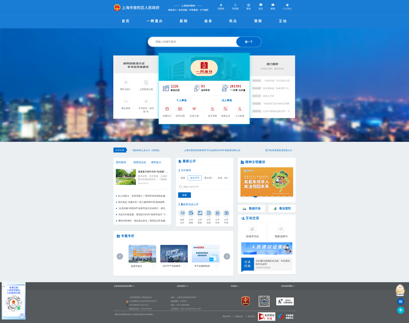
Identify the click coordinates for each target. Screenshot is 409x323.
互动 (283, 21)
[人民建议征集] (266, 248)
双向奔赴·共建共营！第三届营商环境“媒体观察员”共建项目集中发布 (143, 202)
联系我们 (251, 316)
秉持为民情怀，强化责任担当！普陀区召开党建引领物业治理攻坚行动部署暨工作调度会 (143, 220)
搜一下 (249, 41)
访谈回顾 (247, 264)
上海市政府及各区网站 (124, 286)
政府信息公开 (191, 204)
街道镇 (235, 286)
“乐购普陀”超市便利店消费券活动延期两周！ (278, 103)
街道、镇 (222, 178)
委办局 (207, 178)
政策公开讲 (268, 96)
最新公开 (189, 161)
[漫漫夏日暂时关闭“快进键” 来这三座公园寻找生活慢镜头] (126, 176)
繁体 (248, 8)
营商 (258, 21)
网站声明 (226, 316)
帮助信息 (239, 316)
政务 (208, 21)
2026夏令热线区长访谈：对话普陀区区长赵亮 (273, 262)
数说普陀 (285, 208)
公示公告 (119, 150)
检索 (184, 195)
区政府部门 (183, 286)
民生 (233, 21)
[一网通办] (204, 67)
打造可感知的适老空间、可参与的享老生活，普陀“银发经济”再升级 (278, 111)
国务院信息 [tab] (139, 162)
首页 (126, 21)
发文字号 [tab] (194, 178)
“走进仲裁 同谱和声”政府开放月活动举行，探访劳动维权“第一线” (143, 208)
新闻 (184, 21)
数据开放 (255, 208)
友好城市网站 (288, 286)
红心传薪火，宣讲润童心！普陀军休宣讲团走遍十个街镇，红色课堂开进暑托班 (143, 196)
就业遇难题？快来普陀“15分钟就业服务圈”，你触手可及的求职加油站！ (278, 88)
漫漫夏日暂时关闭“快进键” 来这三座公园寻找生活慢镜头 (153, 172)
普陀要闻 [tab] (121, 162)
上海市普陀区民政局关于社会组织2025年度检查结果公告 (161, 150)
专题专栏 (128, 236)
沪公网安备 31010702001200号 (143, 301)
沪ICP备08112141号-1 (139, 305)
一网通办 (155, 21)
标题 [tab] (183, 178)
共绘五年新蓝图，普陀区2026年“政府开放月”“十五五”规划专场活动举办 (143, 214)
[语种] (400, 310)
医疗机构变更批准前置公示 (227, 150)
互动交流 (252, 218)
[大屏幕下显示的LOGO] (138, 7)
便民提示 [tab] (156, 162)
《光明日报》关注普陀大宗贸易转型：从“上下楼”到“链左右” (278, 80)
